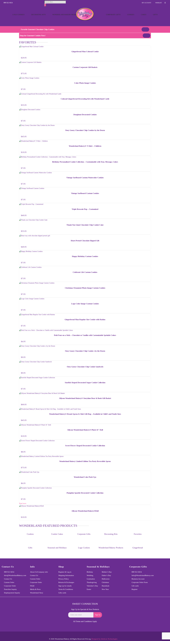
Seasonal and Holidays (57, 548)
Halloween (106, 579)
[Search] (45, 4)
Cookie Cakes (57, 534)
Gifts (155, 14)
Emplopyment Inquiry (12, 593)
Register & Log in (64, 572)
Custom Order (9, 582)
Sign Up (97, 615)
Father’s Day (106, 575)
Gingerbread (137, 548)
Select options (147, 152)
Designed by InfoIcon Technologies (104, 639)
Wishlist (158, 3)
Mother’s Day (107, 572)
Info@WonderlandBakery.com (15, 575)
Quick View (148, 47)
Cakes (143, 14)
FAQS (32, 586)
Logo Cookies (18, 14)
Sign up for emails (65, 586)
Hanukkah (105, 586)
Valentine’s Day (92, 586)
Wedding (90, 575)
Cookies (130, 14)
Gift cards (135, 586)
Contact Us (8, 579)
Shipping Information (66, 575)
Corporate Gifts (113, 14)
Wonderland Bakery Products (66, 14)
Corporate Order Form (140, 582)
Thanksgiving (92, 582)
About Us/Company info (39, 572)
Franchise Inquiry (10, 589)
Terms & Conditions (65, 589)
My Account (146, 3)
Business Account (138, 579)
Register (135, 589)
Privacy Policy (63, 579)
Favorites (138, 534)
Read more (22, 503)
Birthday (90, 572)
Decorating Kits (38, 14)
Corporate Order (10, 586)
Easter (89, 589)
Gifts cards (62, 593)
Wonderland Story (36, 593)
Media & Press (35, 589)
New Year (105, 589)
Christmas (105, 582)
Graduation (91, 579)
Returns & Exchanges (66, 582)
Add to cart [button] (146, 58)
